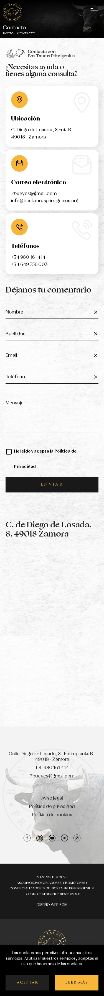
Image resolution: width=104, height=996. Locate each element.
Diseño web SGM (52, 905)
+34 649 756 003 (29, 264)
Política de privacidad (52, 806)
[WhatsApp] (76, 838)
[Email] (64, 838)
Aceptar (27, 982)
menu (94, 11)
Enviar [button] (52, 484)
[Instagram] (39, 838)
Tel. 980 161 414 (52, 768)
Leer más (76, 982)
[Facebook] (27, 838)
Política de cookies (52, 815)
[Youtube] (52, 838)
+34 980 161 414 (28, 257)
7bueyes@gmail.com (34, 193)
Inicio (8, 33)
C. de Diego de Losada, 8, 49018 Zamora (49, 529)
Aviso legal (52, 798)
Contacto (26, 33)
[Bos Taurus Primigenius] (12, 12)
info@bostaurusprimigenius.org (44, 201)
